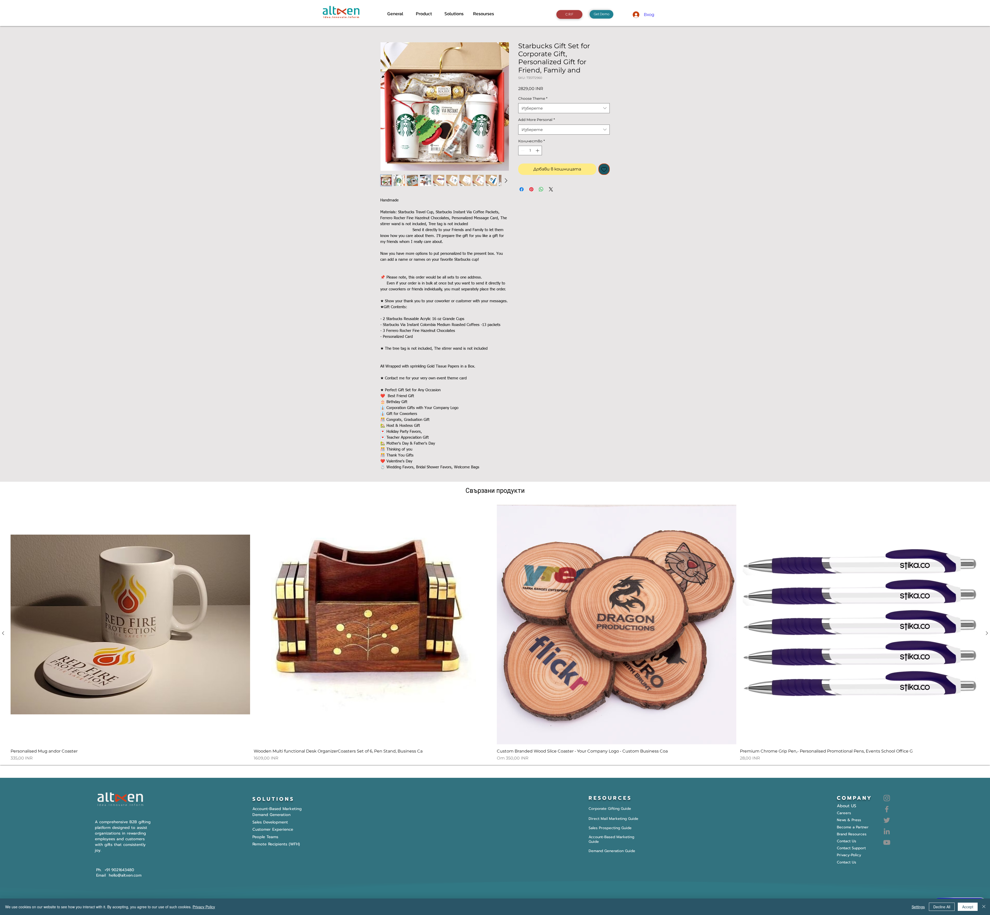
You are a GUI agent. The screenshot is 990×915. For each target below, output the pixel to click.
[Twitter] (886, 820)
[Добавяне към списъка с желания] (604, 169)
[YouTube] (886, 842)
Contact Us (846, 862)
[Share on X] (551, 189)
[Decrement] (522, 150)
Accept (967, 906)
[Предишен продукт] (3, 633)
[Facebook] (886, 809)
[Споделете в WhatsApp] (541, 189)
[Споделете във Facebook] (521, 189)
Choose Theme (532, 98)
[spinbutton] (530, 150)
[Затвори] (984, 907)
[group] (495, 633)
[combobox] (564, 108)
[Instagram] (886, 798)
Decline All (941, 906)
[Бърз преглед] (130, 624)
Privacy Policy (204, 906)
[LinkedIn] (886, 831)
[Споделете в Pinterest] (531, 189)
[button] (426, 14)
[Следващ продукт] (987, 633)
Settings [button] (918, 906)
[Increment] (538, 150)
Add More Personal (536, 119)
